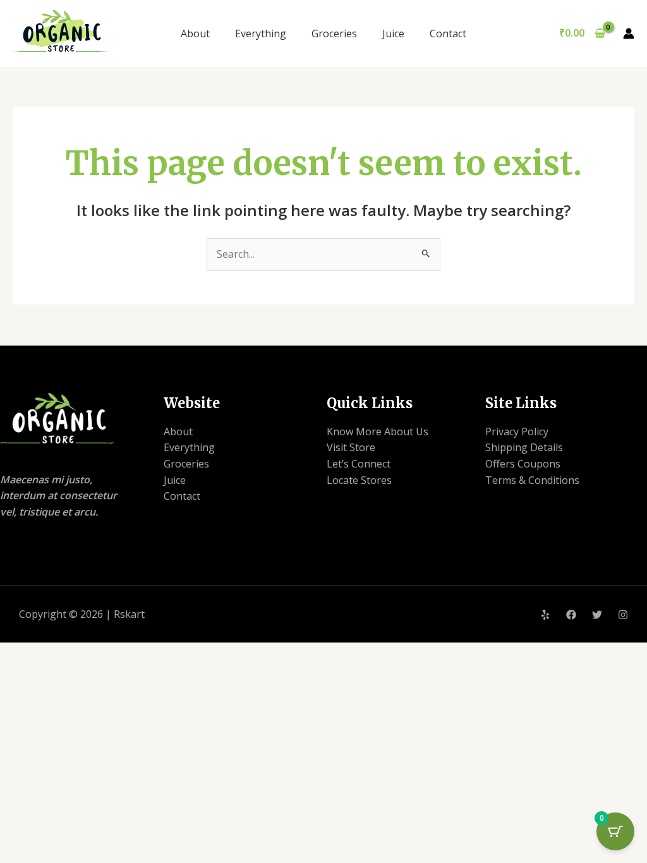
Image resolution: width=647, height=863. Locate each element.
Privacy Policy (516, 431)
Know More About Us (377, 431)
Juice (393, 33)
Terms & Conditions (532, 480)
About (195, 33)
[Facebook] (571, 615)
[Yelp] (545, 615)
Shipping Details (524, 447)
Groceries (334, 33)
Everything (260, 33)
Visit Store (351, 447)
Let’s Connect (358, 464)
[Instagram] (623, 615)
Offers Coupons (522, 464)
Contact (448, 33)
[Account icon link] (628, 33)
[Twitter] (597, 615)
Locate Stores (359, 480)
